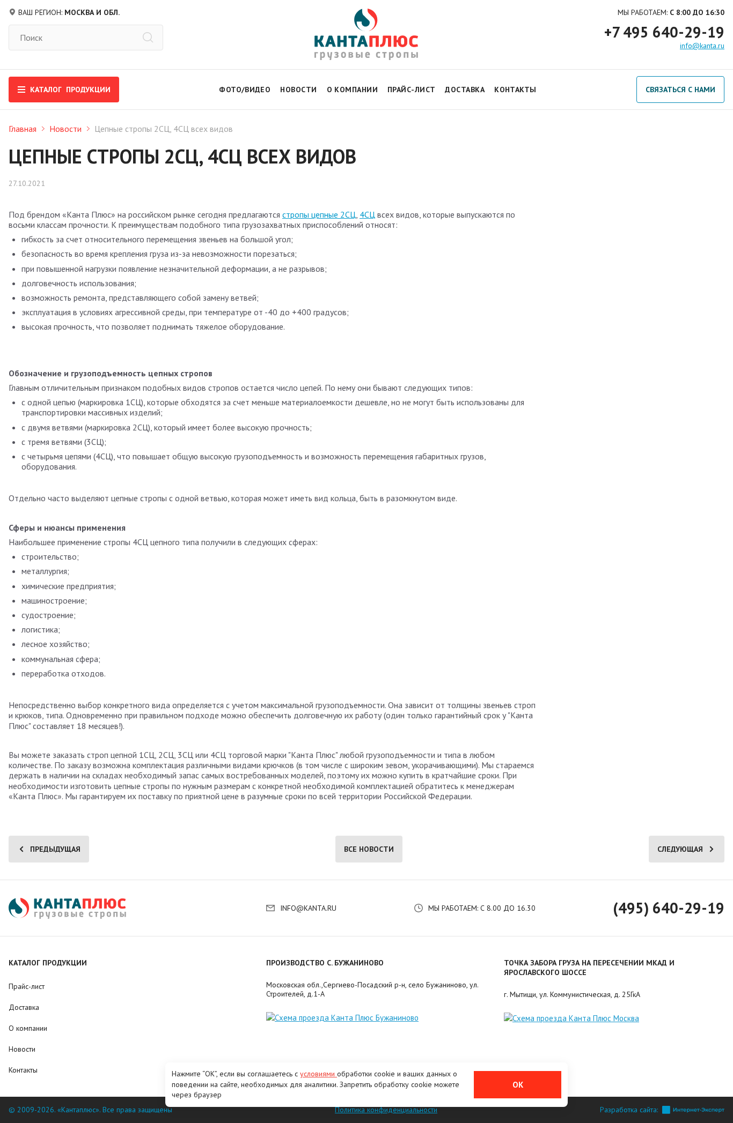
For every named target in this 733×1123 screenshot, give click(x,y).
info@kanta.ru (702, 45)
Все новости (369, 849)
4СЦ (367, 214)
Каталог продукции (48, 963)
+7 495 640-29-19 (664, 32)
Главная (22, 128)
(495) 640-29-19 (668, 908)
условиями (318, 1074)
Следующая (680, 849)
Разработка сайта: (629, 1109)
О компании (352, 89)
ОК (517, 1085)
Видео (257, 89)
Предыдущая (55, 849)
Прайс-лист (411, 89)
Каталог (70, 89)
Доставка (465, 89)
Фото (230, 89)
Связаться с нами (680, 89)
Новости (298, 89)
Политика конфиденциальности (386, 1109)
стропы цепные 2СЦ (319, 214)
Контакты (515, 89)
